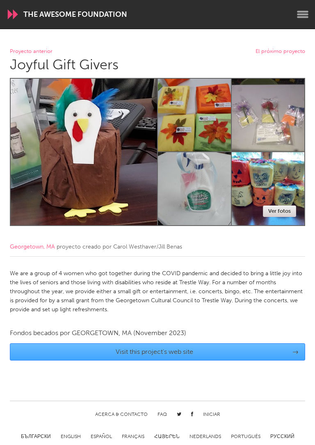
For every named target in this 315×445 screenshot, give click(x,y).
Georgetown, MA (32, 246)
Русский (282, 436)
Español (101, 436)
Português (245, 436)
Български (36, 436)
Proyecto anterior (31, 51)
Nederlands (205, 436)
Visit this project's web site (207, 352)
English (71, 436)
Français (133, 436)
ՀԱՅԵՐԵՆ (167, 436)
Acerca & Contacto (121, 414)
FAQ (162, 414)
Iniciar (211, 414)
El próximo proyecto (280, 51)
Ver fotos (279, 211)
